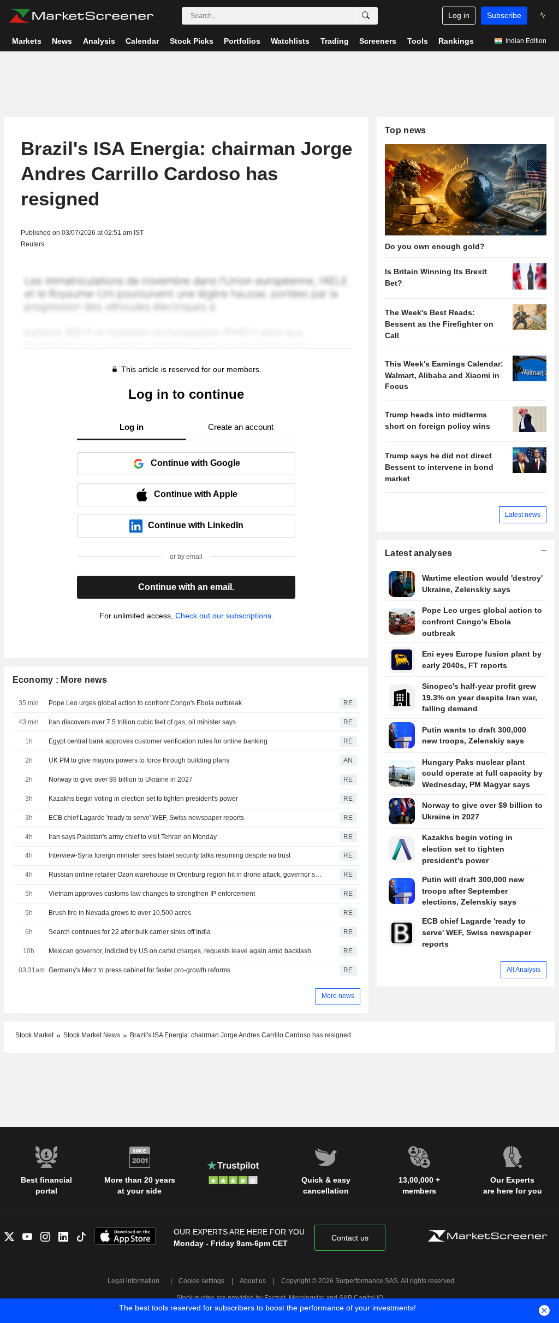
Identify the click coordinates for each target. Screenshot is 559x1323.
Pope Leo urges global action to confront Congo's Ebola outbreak (145, 703)
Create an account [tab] (240, 427)
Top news (405, 130)
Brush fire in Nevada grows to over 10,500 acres (120, 913)
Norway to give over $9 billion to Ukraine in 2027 (121, 779)
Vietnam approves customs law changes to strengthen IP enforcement (152, 893)
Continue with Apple (195, 494)
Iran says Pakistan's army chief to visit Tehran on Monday (133, 837)
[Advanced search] (366, 16)
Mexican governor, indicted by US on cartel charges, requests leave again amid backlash (180, 951)
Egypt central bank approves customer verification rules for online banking (158, 741)
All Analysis (523, 969)
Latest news (522, 514)
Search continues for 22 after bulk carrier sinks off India (130, 932)
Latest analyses (418, 553)
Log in (458, 15)
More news (338, 996)
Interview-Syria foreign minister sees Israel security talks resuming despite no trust (169, 855)
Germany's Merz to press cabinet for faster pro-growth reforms (139, 970)
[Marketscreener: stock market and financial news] (81, 16)
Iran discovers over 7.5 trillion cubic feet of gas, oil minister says (142, 722)
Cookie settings (201, 1281)
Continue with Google (195, 463)
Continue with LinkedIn (195, 525)
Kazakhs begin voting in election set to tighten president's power (143, 798)
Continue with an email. (186, 587)
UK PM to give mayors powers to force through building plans (139, 760)
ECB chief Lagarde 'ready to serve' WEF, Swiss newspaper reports (146, 818)
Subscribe (504, 15)
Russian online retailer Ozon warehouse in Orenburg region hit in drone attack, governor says (186, 874)
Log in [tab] (132, 427)
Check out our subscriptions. (224, 615)
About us (253, 1281)
